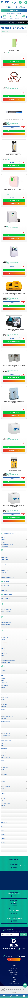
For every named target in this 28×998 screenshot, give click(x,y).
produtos (5, 22)
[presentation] (1, 17)
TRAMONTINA (10, 89)
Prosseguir (14, 992)
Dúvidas (14, 976)
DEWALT (9, 299)
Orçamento (14, 979)
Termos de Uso (4, 989)
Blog (14, 977)
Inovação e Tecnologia (14, 970)
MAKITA (8, 335)
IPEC (8, 228)
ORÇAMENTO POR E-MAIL (14, 64)
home (2, 22)
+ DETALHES (11, 58)
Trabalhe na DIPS (14, 983)
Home (14, 965)
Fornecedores (14, 972)
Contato (14, 981)
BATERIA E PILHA (13, 22)
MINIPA (8, 124)
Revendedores (14, 984)
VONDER (9, 159)
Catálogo (14, 974)
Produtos (14, 968)
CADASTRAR (23, 934)
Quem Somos (14, 967)
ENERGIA (8, 22)
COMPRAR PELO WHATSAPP (14, 61)
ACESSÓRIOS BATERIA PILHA (20, 22)
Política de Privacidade (21, 988)
